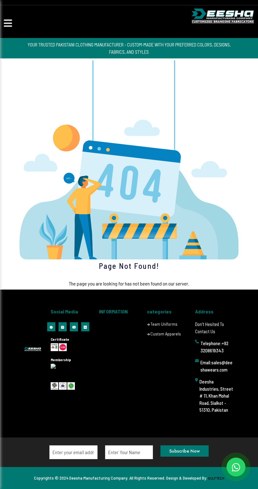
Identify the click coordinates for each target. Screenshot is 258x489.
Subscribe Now (184, 451)
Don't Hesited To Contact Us (209, 327)
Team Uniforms (163, 324)
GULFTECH (216, 478)
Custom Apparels (165, 333)
